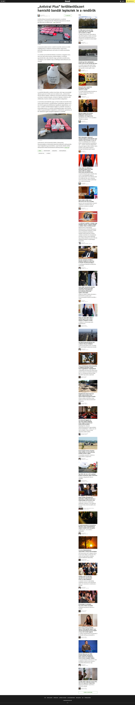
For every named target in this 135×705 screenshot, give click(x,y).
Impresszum (55, 697)
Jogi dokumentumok (71, 697)
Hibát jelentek (49, 697)
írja (54, 22)
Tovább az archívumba (88, 692)
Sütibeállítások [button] (88, 697)
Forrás (40, 44)
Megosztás (68, 15)
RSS (82, 697)
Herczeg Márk (42, 15)
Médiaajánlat (78, 697)
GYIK (45, 697)
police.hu (40, 89)
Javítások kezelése (62, 697)
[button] (40, 151)
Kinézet (123, 1)
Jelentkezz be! (131, 1)
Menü (3, 1)
